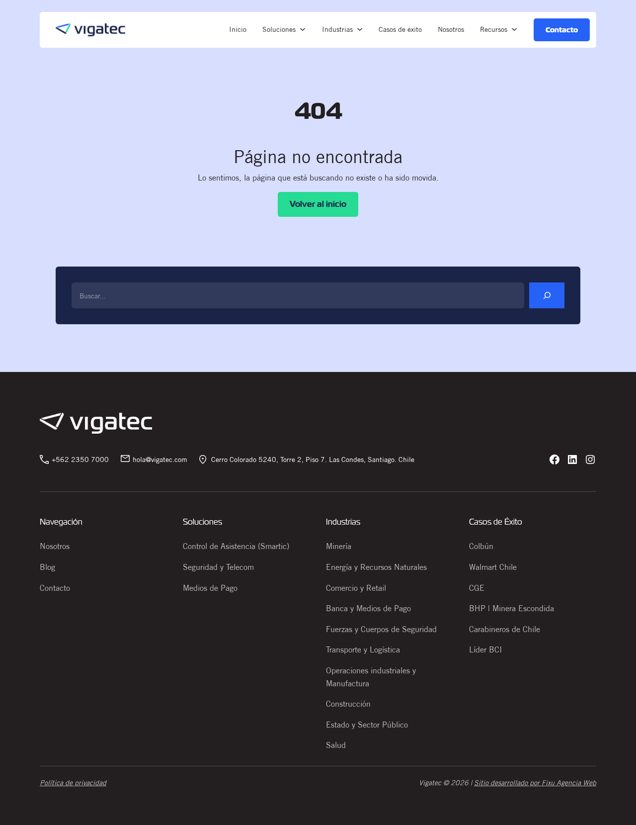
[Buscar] (546, 295)
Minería (338, 546)
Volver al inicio (318, 204)
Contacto (55, 588)
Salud (336, 745)
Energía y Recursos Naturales (376, 567)
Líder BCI (485, 649)
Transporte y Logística (363, 649)
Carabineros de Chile (504, 629)
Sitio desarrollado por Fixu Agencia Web (535, 782)
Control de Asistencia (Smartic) (236, 546)
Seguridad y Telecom (218, 567)
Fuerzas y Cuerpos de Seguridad (381, 629)
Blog (47, 567)
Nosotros (55, 546)
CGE (476, 588)
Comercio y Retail (356, 588)
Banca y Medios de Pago (368, 608)
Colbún (481, 546)
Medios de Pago (210, 588)
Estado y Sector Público (367, 725)
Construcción (348, 704)
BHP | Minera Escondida (511, 608)
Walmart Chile (493, 567)
